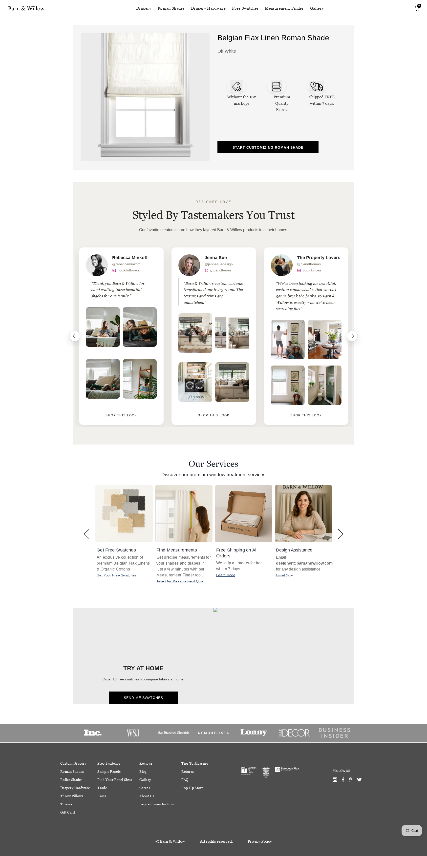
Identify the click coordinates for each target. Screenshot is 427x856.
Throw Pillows (71, 796)
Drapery (143, 8)
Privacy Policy (260, 841)
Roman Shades (171, 8)
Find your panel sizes (114, 780)
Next (352, 336)
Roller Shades (71, 780)
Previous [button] (86, 534)
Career (144, 788)
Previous (74, 336)
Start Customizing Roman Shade (268, 147)
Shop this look (121, 415)
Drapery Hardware (208, 8)
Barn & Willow (172, 841)
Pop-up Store (192, 788)
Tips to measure (194, 763)
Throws (66, 804)
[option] (121, 336)
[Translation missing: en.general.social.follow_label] (335, 780)
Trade (102, 788)
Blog (143, 772)
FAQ (184, 780)
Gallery (317, 8)
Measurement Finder (284, 8)
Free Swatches (245, 8)
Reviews (145, 763)
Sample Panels (109, 772)
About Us (146, 796)
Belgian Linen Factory (156, 804)
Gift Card (67, 812)
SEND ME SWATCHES (143, 698)
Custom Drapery (73, 763)
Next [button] (340, 534)
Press (101, 796)
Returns (187, 772)
